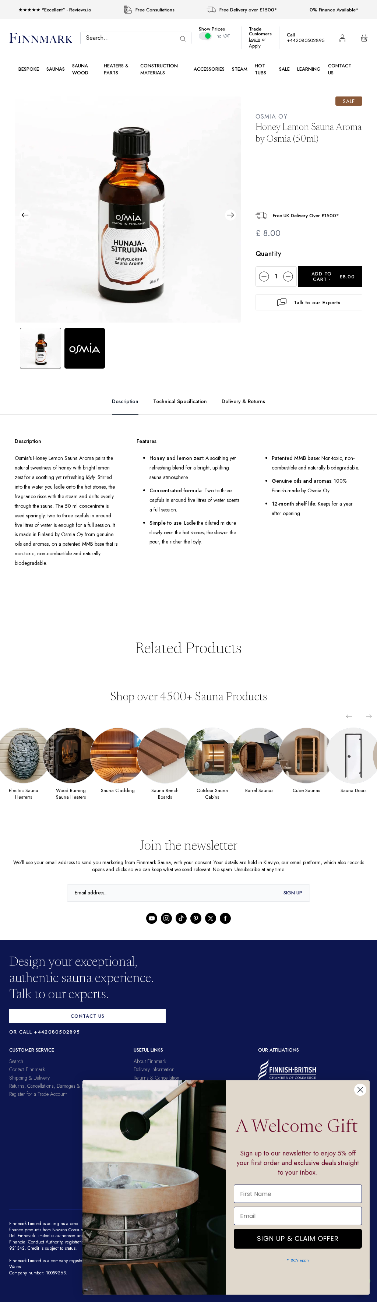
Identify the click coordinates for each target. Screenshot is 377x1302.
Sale (284, 69)
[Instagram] (166, 927)
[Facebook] (225, 927)
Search (16, 1070)
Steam (239, 69)
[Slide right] (369, 725)
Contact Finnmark (27, 1079)
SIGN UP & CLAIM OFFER (298, 1236)
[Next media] (230, 215)
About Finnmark (150, 1070)
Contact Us (339, 69)
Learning (309, 69)
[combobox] (137, 38)
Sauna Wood (80, 69)
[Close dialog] (360, 1089)
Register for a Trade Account (38, 1103)
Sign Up (292, 902)
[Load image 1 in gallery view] (40, 348)
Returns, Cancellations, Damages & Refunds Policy (60, 1095)
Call (294, 34)
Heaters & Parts (116, 69)
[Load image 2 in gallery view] (84, 348)
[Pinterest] (195, 927)
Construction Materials (159, 69)
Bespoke (28, 69)
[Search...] (187, 39)
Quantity (269, 253)
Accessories (209, 69)
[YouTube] (151, 927)
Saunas (55, 69)
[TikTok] (181, 927)
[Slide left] (349, 725)
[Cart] (364, 38)
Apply (259, 46)
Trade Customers (264, 31)
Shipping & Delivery (29, 1087)
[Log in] (342, 38)
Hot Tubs (260, 69)
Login (258, 39)
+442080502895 (307, 40)
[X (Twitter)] (210, 927)
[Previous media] (25, 215)
